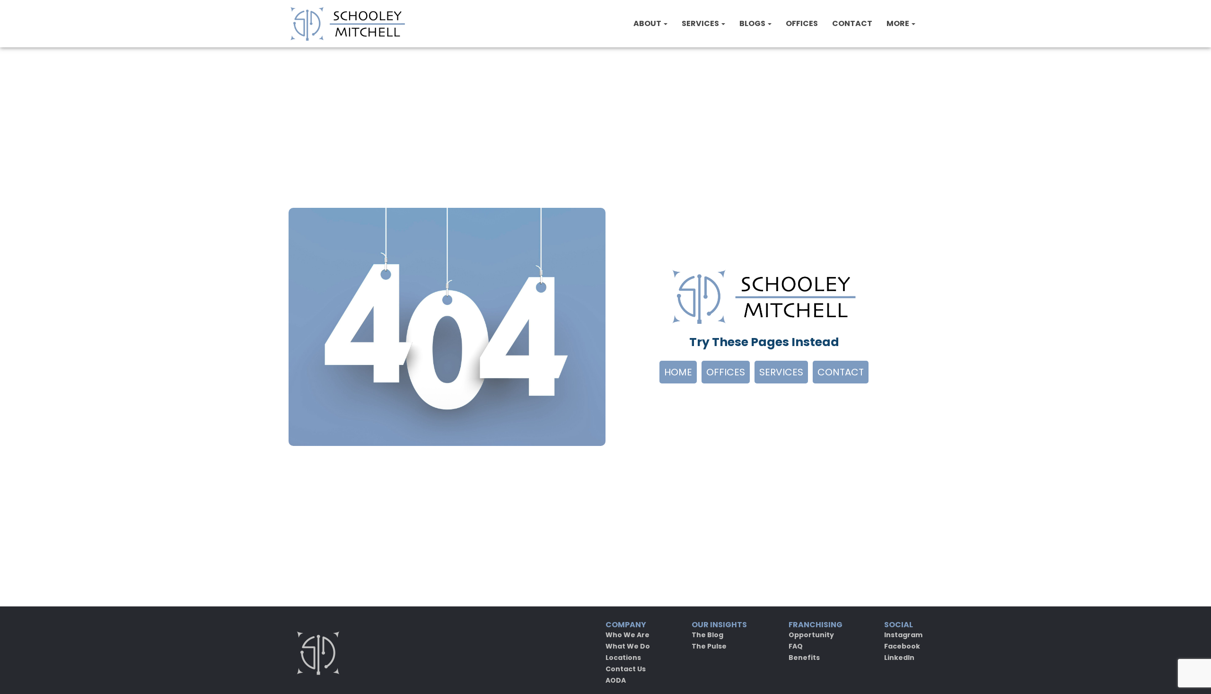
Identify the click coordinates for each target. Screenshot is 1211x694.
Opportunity (811, 635)
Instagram (903, 635)
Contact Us (626, 669)
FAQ (796, 646)
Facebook (902, 646)
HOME (678, 372)
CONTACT (852, 23)
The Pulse (709, 646)
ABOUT (648, 23)
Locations (623, 657)
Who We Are (627, 635)
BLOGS (753, 23)
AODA (616, 680)
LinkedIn (899, 657)
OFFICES (802, 23)
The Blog (707, 635)
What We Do (628, 646)
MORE (898, 23)
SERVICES (701, 23)
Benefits (804, 657)
